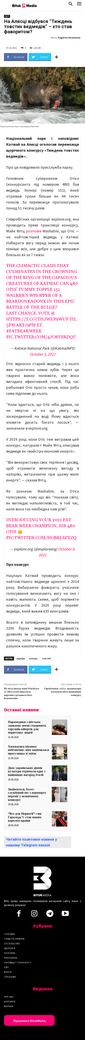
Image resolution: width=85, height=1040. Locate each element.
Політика (9, 953)
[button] (70, 5)
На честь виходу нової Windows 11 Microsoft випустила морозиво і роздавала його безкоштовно (21, 693)
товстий (46, 658)
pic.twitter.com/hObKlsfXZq (41, 538)
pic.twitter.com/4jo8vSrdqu (41, 337)
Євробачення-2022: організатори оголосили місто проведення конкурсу (62, 692)
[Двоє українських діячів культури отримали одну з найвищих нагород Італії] (59, 773)
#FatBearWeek (24, 331)
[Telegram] (50, 914)
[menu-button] (79, 5)
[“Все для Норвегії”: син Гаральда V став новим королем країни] (59, 819)
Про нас (9, 996)
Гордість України (14, 938)
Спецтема (10, 976)
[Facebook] (19, 914)
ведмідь (20, 658)
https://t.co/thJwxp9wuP (37, 319)
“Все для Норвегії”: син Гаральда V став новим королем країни (24, 817)
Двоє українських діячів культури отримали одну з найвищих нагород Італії (26, 771)
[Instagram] (34, 914)
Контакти (9, 1001)
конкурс (33, 658)
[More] (56, 57)
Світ (7, 16)
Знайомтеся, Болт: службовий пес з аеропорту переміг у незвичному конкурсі (27, 794)
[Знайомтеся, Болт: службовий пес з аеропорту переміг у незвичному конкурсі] (59, 794)
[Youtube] (65, 914)
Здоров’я (9, 948)
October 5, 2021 (43, 354)
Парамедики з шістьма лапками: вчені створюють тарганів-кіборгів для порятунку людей (27, 727)
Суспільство (12, 943)
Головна (9, 934)
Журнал (8, 1006)
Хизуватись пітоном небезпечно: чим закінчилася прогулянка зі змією (28, 750)
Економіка (10, 957)
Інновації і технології (17, 962)
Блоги (8, 972)
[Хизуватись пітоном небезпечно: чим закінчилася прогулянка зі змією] (59, 751)
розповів (33, 230)
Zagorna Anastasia (69, 37)
